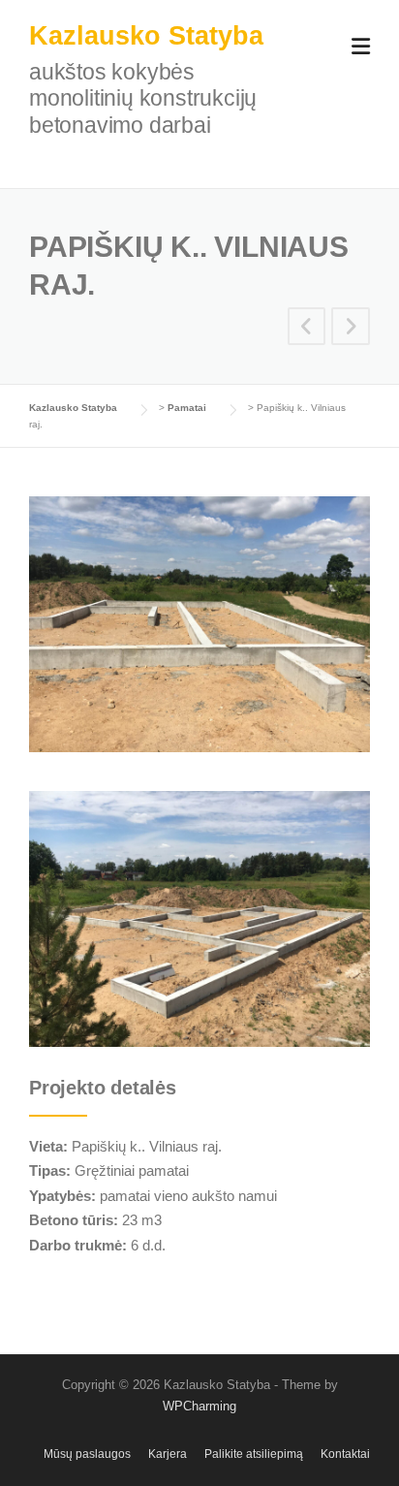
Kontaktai (345, 1454)
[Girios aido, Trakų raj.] (307, 329)
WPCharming (199, 1406)
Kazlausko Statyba (146, 35)
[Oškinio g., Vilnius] (350, 329)
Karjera (167, 1454)
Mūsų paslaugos (87, 1454)
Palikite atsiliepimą (253, 1454)
